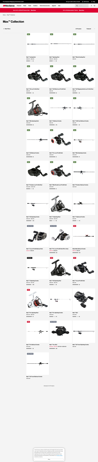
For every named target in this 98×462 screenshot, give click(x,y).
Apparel (54, 5)
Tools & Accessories (45, 5)
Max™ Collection (11, 15)
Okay (49, 459)
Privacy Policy (59, 455)
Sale (59, 5)
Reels (24, 5)
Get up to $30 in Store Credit (73, 1)
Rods (29, 5)
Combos (35, 5)
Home (4, 15)
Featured (19, 5)
